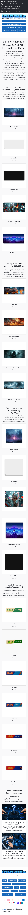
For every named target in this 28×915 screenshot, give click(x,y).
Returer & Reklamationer (19, 884)
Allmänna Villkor (12, 880)
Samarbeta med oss (7, 887)
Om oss (4, 880)
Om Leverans (6, 884)
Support (20, 894)
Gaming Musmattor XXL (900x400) (14, 24)
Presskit (23, 887)
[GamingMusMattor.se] (14, 17)
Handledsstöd (6, 30)
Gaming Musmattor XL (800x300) (14, 21)
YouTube (14, 891)
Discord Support (21, 30)
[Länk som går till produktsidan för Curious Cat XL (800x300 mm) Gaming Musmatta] (14, 290)
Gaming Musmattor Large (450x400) (14, 27)
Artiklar (16, 887)
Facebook (22, 891)
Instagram (13, 30)
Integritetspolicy (21, 880)
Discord (7, 894)
